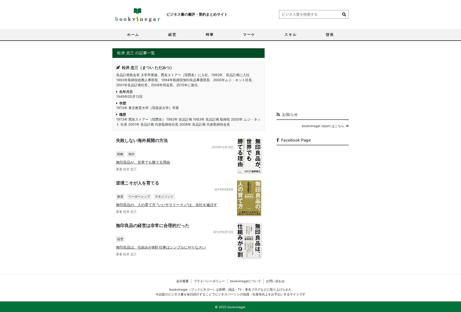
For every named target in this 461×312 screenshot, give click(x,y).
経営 (172, 34)
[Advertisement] (313, 78)
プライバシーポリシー (209, 281)
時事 (210, 34)
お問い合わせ (275, 281)
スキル (291, 34)
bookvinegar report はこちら (323, 126)
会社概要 (182, 281)
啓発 (330, 34)
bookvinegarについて (245, 281)
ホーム (133, 34)
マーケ (249, 34)
